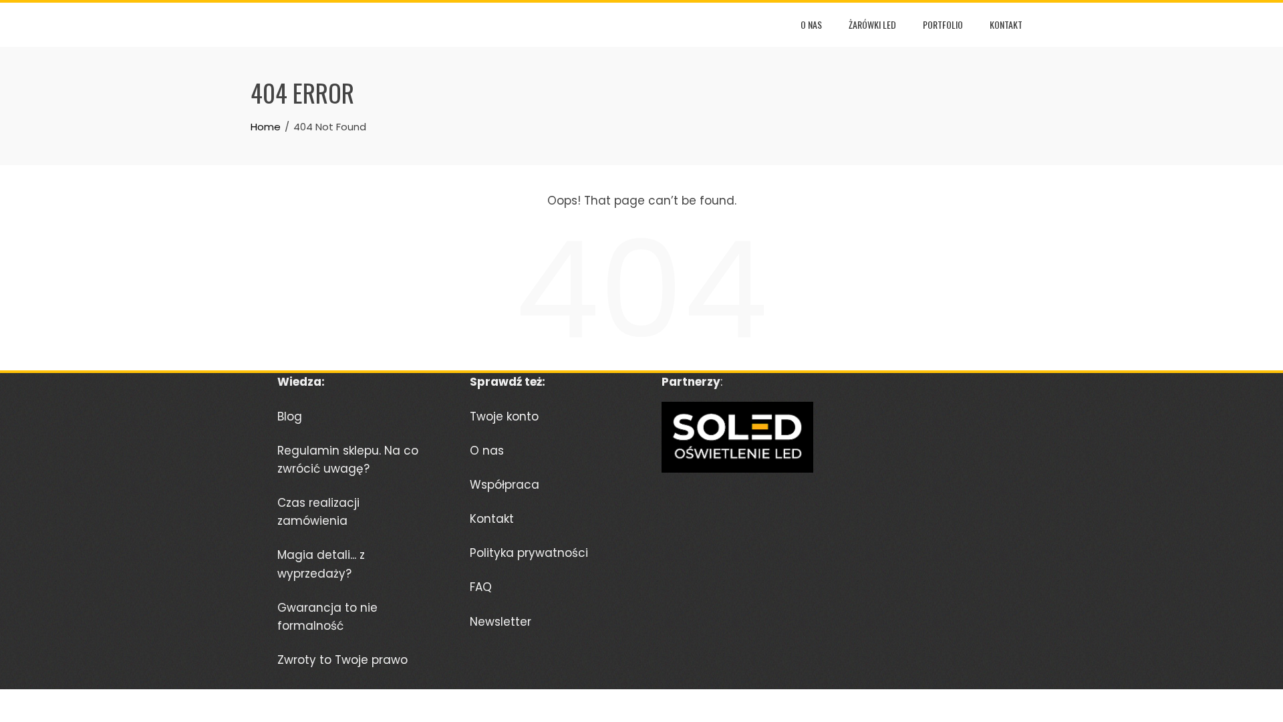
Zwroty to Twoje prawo (342, 660)
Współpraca (504, 485)
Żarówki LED (872, 24)
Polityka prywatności (529, 553)
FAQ (481, 587)
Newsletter (500, 622)
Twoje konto (504, 416)
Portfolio (943, 24)
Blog (289, 416)
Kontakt (1006, 24)
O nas (811, 24)
